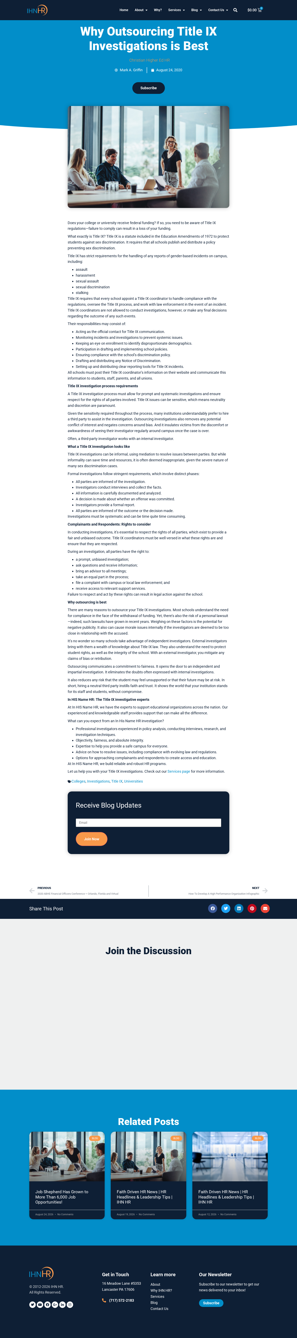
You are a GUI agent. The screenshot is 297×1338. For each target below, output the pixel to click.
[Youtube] (40, 1304)
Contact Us (216, 10)
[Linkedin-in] (62, 1304)
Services (174, 10)
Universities (133, 781)
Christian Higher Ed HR (149, 60)
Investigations (98, 781)
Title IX (116, 781)
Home (124, 10)
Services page (178, 771)
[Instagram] (70, 1304)
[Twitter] (32, 1304)
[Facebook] (47, 1304)
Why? (158, 10)
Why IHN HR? (161, 1290)
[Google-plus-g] (55, 1304)
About (139, 10)
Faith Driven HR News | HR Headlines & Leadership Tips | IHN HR (144, 1196)
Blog (194, 10)
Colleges (78, 781)
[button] (235, 10)
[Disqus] (148, 1011)
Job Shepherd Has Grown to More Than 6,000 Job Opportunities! (61, 1196)
